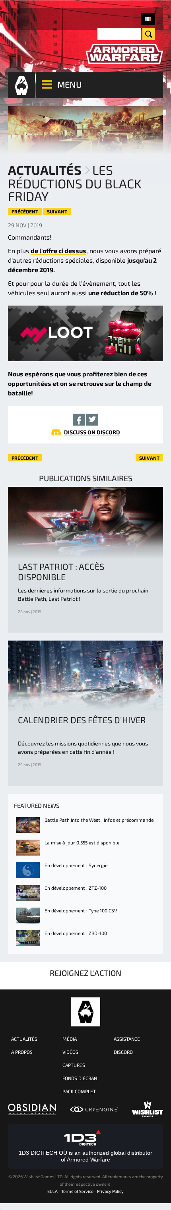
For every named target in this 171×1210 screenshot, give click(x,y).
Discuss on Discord (92, 432)
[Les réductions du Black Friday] (148, 19)
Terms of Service (77, 1191)
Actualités (45, 169)
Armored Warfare (85, 1011)
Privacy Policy (110, 1191)
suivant (57, 211)
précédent (25, 211)
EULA (52, 1191)
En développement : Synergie (76, 865)
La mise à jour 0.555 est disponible (82, 842)
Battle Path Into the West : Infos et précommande (99, 820)
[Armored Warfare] (124, 54)
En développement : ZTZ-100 (76, 888)
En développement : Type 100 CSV (81, 910)
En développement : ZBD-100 (76, 933)
